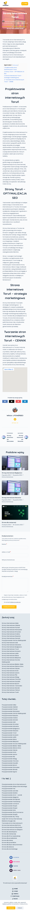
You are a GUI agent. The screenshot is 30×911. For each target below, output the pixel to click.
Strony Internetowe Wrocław (11, 632)
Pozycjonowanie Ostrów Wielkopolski (14, 640)
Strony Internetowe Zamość (11, 638)
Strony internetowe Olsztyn (11, 690)
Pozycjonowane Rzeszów (10, 716)
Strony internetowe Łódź (10, 643)
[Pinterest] (18, 401)
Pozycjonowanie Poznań (10, 709)
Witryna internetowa (8, 560)
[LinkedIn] (25, 401)
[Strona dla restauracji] (15, 512)
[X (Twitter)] (11, 401)
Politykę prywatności (15, 602)
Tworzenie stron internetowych (12, 823)
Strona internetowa (22, 23)
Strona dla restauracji (9, 522)
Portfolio (15, 896)
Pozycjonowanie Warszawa (11, 711)
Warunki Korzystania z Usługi (10, 571)
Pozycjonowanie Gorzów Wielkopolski (14, 744)
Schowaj (15, 65)
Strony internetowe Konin (10, 671)
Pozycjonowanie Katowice (10, 726)
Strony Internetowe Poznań (11, 627)
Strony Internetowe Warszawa (12, 630)
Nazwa (4, 544)
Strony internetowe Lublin (10, 653)
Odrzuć (20, 908)
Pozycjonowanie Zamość (10, 720)
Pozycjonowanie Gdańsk (10, 707)
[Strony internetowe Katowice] (15, 487)
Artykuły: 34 (15, 423)
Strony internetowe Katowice (11, 497)
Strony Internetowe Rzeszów (11, 636)
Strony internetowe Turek (10, 692)
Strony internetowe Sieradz (11, 688)
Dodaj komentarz (7, 576)
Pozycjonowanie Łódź (9, 722)
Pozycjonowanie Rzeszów (10, 731)
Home (16, 888)
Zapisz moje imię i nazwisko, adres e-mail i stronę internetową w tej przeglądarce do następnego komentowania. (14, 597)
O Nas (16, 891)
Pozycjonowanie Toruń (9, 733)
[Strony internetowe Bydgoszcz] (15, 463)
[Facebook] (5, 401)
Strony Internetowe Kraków (11, 634)
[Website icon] (15, 419)
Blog (16, 898)
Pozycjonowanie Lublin (9, 737)
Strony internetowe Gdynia (11, 668)
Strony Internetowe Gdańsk (11, 625)
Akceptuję (11, 908)
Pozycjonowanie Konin (9, 752)
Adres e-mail (6, 552)
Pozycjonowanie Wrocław (10, 724)
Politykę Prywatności (12, 569)
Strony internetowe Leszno (10, 673)
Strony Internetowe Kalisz (10, 623)
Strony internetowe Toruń (10, 649)
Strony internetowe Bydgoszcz (12, 473)
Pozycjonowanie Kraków (10, 718)
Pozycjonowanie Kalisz (9, 705)
